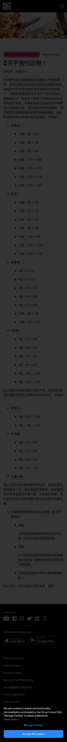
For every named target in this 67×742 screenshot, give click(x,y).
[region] (33, 722)
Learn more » (11, 719)
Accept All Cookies (33, 733)
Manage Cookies (33, 725)
